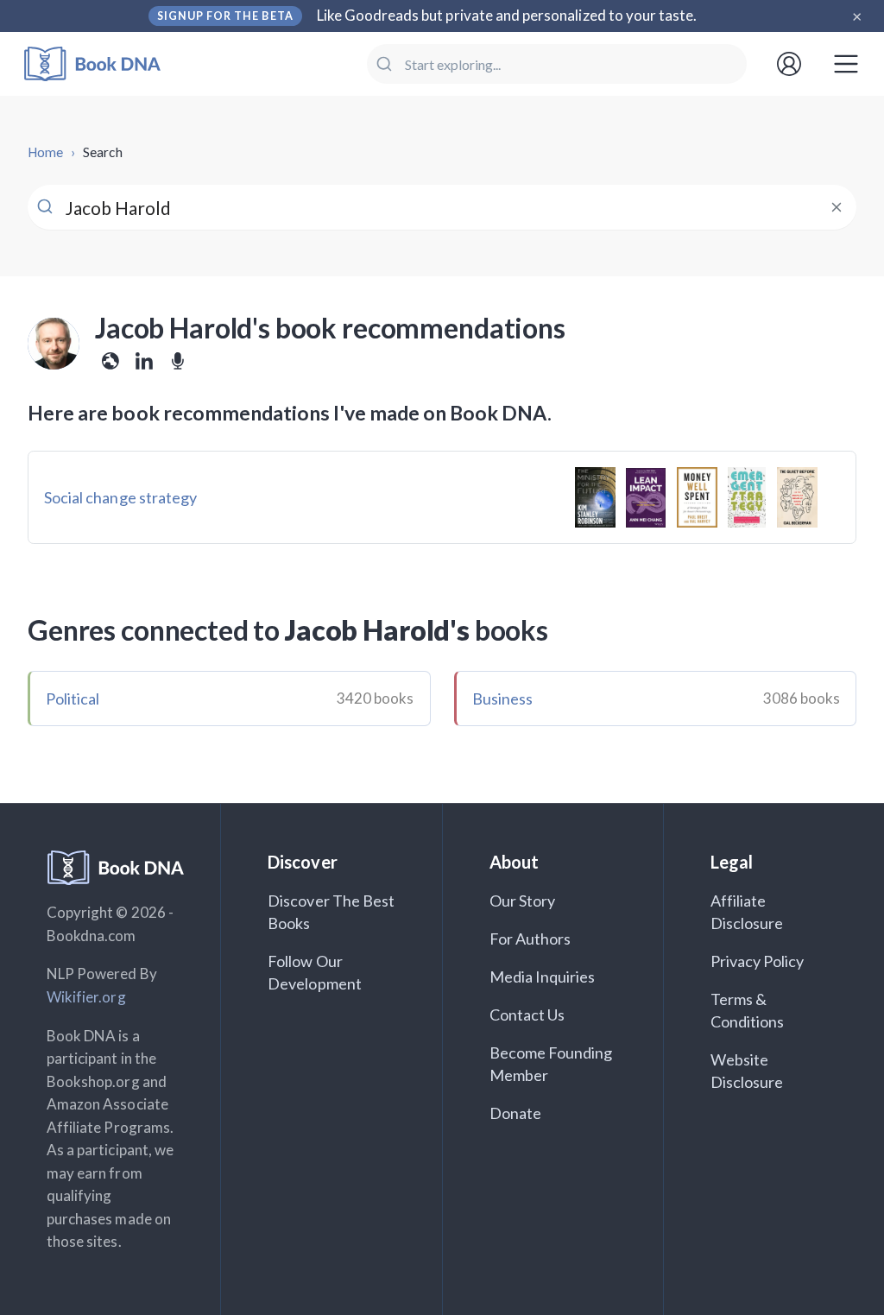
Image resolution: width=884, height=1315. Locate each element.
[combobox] (557, 64)
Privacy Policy (757, 960)
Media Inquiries (542, 976)
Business (502, 698)
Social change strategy (120, 497)
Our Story (522, 900)
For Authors (530, 938)
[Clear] (836, 207)
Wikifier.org (86, 997)
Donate (515, 1112)
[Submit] (386, 64)
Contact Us (527, 1014)
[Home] (104, 64)
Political (72, 698)
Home (45, 152)
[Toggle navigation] (846, 64)
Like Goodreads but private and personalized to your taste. (507, 15)
